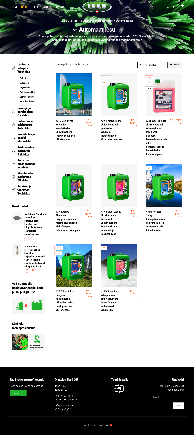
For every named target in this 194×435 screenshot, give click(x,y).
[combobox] (152, 65)
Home (63, 20)
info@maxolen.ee (64, 405)
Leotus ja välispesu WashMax (97, 20)
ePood (74, 20)
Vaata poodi (18, 393)
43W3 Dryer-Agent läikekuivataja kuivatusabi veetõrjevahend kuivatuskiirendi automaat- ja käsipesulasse (111, 222)
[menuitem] (16, 7)
